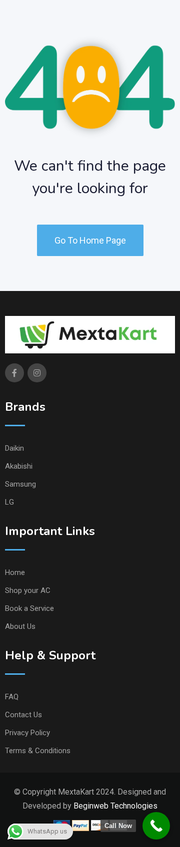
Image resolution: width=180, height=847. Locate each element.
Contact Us (23, 714)
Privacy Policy (27, 732)
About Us (20, 626)
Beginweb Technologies (116, 806)
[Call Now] (156, 826)
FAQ (11, 696)
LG (9, 502)
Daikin (14, 448)
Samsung (20, 484)
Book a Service (29, 608)
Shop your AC (27, 590)
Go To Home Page (90, 240)
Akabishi (18, 466)
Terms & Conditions (37, 750)
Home (15, 572)
